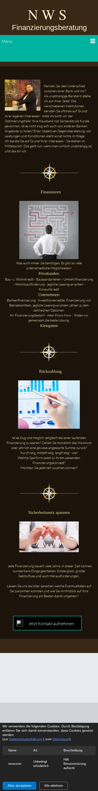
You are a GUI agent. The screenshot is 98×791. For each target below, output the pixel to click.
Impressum (61, 739)
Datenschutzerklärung (25, 739)
